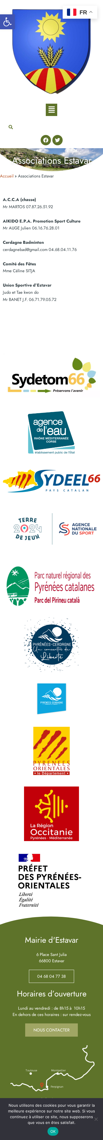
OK (53, 1131)
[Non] (96, 1119)
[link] (7, 21)
